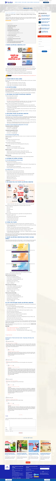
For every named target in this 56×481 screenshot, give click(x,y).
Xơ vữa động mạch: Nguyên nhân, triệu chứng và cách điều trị (45, 32)
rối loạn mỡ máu (29, 68)
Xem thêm (28, 462)
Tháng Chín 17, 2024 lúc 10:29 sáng (12, 380)
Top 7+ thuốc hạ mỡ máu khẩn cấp (13, 327)
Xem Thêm (20, 414)
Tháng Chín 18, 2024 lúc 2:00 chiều (13, 367)
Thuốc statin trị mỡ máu (11, 328)
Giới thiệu (16, 2)
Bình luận (7, 419)
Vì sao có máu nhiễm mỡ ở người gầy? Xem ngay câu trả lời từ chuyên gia (45, 19)
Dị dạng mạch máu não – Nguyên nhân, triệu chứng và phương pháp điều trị (45, 22)
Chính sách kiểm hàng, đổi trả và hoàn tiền (29, 475)
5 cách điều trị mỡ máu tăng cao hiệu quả (18, 180)
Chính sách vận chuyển (29, 476)
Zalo (43, 471)
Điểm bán (31, 2)
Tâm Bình (10, 349)
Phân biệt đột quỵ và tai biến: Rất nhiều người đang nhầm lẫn (45, 28)
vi (49, 0)
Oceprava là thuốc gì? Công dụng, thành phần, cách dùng (34, 454)
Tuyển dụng (46, 0)
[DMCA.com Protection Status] (36, 476)
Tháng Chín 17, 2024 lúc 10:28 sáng (12, 361)
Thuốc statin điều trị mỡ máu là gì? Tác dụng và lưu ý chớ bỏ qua (45, 16)
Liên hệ (38, 2)
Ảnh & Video (35, 2)
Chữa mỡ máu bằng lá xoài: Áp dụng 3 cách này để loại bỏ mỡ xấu (10, 454)
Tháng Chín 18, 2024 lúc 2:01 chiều (13, 386)
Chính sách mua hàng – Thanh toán (29, 478)
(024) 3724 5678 (17, 470)
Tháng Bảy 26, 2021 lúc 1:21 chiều (13, 351)
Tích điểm (28, 2)
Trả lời (9, 356)
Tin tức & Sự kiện (24, 2)
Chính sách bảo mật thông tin (29, 473)
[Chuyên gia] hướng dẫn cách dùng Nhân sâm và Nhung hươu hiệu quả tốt (45, 454)
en (50, 0)
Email (6, 429)
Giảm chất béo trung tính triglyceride (13, 99)
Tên (6, 427)
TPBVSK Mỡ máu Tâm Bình (11, 330)
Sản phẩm (19, 2)
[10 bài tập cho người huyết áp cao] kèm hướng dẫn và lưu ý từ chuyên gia (22, 454)
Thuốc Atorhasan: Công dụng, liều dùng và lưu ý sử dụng (45, 25)
